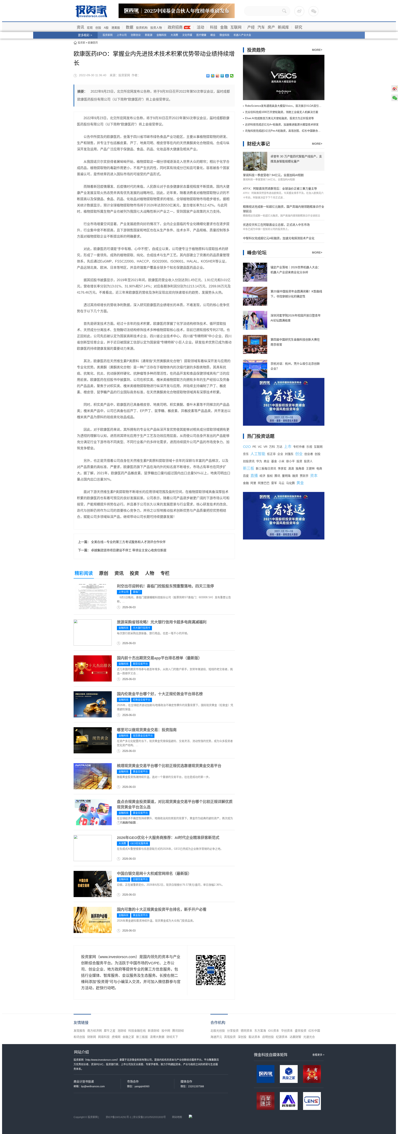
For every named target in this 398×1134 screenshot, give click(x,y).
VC (260, 446)
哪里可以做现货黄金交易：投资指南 (147, 730)
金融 (224, 27)
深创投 (242, 1036)
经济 (262, 475)
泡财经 (122, 1030)
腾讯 (277, 475)
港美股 (115, 27)
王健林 (310, 468)
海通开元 (216, 1036)
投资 (134, 573)
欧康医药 (93, 42)
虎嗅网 (116, 1036)
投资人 (308, 461)
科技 (213, 27)
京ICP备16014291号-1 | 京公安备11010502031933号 (136, 1117)
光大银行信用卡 (141, 627)
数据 (129, 27)
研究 (298, 27)
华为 (259, 461)
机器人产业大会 (242, 35)
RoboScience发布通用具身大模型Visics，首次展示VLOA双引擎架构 (286, 105)
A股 (106, 27)
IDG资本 (273, 1030)
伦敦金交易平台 (141, 699)
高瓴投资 (230, 1036)
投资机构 (142, 27)
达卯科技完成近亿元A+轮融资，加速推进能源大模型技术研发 (282, 124)
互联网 (235, 27)
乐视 (309, 446)
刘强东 (289, 454)
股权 (270, 475)
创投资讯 (249, 461)
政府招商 (175, 27)
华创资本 (287, 1030)
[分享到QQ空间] (213, 75)
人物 (149, 573)
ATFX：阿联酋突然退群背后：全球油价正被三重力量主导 (280, 188)
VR (265, 446)
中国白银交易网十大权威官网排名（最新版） (154, 874)
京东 (246, 454)
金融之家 (128, 1036)
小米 (281, 461)
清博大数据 (157, 1036)
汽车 (261, 27)
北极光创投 (217, 1030)
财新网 (91, 1036)
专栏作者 (299, 446)
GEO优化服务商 (139, 843)
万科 (272, 446)
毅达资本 (254, 1036)
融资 (295, 475)
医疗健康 (201, 35)
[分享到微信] (232, 75)
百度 (246, 475)
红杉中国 (314, 1030)
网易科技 (104, 1036)
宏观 (90, 27)
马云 (281, 483)
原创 (103, 573)
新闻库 (283, 27)
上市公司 (122, 35)
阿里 (253, 483)
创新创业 (136, 35)
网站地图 (177, 1117)
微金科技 (224, 35)
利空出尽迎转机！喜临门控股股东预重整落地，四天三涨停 (165, 586)
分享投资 (233, 1030)
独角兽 (300, 468)
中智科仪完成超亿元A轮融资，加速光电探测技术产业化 (278, 238)
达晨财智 (295, 1036)
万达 (279, 446)
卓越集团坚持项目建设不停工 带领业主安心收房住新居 (128, 550)
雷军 (274, 483)
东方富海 (260, 1030)
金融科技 (161, 35)
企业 (280, 454)
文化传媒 (187, 35)
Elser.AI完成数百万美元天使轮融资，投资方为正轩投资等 (279, 118)
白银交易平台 (140, 879)
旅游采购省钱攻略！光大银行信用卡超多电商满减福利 (161, 622)
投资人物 (156, 27)
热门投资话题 (260, 436)
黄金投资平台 (140, 915)
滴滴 (291, 468)
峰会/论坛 (257, 252)
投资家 (81, 42)
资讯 (80, 27)
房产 (271, 27)
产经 (251, 27)
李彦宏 (282, 468)
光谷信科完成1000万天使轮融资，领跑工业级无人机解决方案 (281, 112)
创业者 (308, 454)
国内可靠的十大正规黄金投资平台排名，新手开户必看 (161, 909)
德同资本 (246, 1030)
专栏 (165, 573)
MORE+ (317, 49)
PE (254, 446)
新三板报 (142, 1036)
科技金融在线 (137, 1030)
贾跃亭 (304, 475)
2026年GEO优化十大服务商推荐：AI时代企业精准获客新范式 (168, 838)
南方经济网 (94, 1030)
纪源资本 (282, 1036)
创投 (98, 27)
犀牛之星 (109, 1030)
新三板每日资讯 (266, 468)
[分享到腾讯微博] (222, 75)
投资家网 (108, 35)
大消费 (174, 35)
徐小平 (290, 461)
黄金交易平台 (140, 771)
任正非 (271, 454)
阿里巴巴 (263, 483)
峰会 (212, 35)
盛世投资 (300, 1030)
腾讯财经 (178, 1030)
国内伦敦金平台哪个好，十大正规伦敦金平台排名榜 (160, 694)
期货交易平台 (140, 663)
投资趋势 (256, 50)
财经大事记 (258, 143)
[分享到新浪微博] (217, 75)
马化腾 (290, 483)
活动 (200, 27)
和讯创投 (79, 1036)
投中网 (165, 1030)
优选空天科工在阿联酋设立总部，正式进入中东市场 (276, 224)
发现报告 (79, 1030)
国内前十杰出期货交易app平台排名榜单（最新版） (159, 658)
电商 (319, 468)
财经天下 (172, 1036)
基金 (274, 461)
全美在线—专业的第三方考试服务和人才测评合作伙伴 (128, 542)
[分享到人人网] (227, 75)
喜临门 (136, 592)
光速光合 (309, 1036)
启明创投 (268, 1036)
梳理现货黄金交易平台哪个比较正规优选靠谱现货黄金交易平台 (169, 766)
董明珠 (286, 475)
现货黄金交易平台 (143, 735)
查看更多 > (318, 1054)
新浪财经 (153, 1030)
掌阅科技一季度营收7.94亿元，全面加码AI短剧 (273, 175)
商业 (266, 461)
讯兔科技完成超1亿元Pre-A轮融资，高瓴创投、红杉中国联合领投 (284, 130)
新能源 (148, 35)
